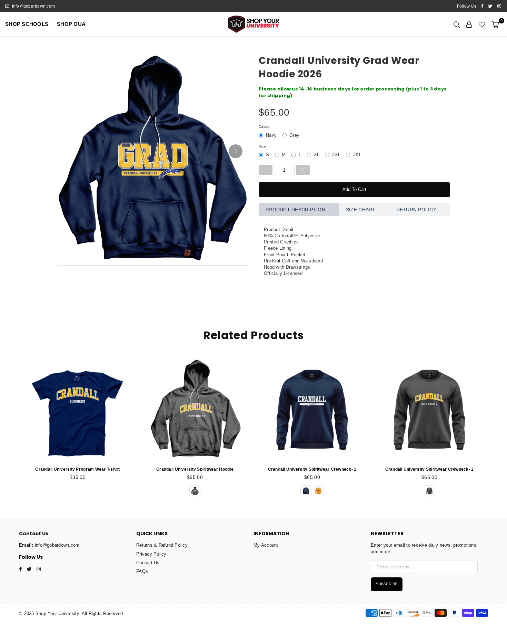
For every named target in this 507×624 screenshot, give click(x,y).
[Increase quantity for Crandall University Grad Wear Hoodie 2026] (303, 170)
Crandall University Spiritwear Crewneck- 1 (312, 469)
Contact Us (148, 562)
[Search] (456, 24)
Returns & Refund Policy (162, 545)
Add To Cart (354, 189)
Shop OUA (71, 24)
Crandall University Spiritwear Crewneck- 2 (429, 469)
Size (262, 146)
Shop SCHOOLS (26, 24)
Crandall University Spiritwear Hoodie (194, 469)
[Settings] (469, 24)
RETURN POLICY (416, 209)
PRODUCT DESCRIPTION (295, 209)
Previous (11, 427)
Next (496, 427)
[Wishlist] (481, 24)
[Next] (235, 151)
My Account (266, 545)
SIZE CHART (361, 209)
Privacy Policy (151, 554)
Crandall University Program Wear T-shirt (77, 469)
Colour (264, 126)
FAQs (142, 571)
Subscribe (386, 584)
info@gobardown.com (33, 6)
